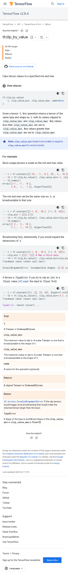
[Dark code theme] (57, 93)
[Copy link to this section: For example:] (21, 157)
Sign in (60, 4)
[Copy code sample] (62, 93)
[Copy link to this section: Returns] (15, 378)
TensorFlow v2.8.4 (16, 14)
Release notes (10, 526)
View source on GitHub (21, 66)
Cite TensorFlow (11, 542)
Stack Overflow (10, 532)
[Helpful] (22, 30)
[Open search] (53, 4)
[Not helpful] (26, 30)
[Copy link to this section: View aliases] (25, 86)
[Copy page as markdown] (42, 37)
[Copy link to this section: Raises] (14, 394)
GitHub (6, 497)
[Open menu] (5, 4)
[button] (34, 86)
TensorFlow (8, 24)
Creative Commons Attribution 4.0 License (25, 453)
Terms (6, 553)
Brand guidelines (11, 537)
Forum (6, 492)
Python (48, 24)
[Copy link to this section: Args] (12, 316)
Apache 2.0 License (29, 457)
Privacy (15, 553)
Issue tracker (9, 521)
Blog (5, 487)
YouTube (7, 508)
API (18, 24)
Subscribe (52, 560)
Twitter (6, 503)
